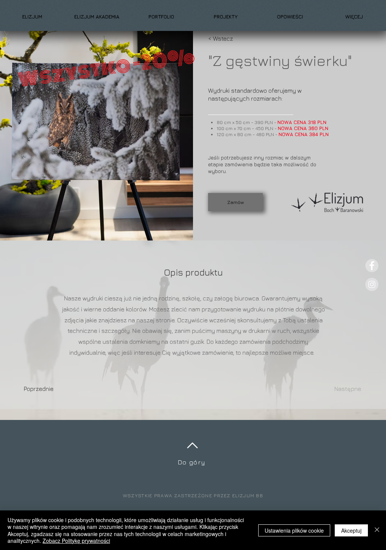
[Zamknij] (376, 530)
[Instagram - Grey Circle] (371, 284)
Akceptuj (351, 530)
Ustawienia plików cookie (294, 530)
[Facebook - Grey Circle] (371, 265)
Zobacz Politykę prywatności (76, 540)
